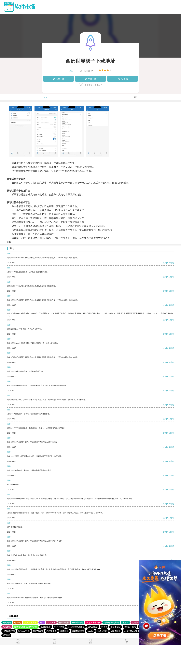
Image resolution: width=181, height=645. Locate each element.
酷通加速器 (116, 631)
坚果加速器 (64, 622)
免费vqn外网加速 (111, 622)
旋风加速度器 (30, 622)
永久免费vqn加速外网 (133, 631)
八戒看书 (7, 627)
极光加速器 (38, 631)
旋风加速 (51, 622)
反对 (170, 263)
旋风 (42, 622)
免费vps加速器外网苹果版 (25, 627)
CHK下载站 (59, 627)
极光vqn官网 (23, 631)
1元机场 (6, 635)
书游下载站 (115, 627)
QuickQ (17, 622)
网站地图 (7, 622)
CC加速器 (64, 631)
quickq (104, 627)
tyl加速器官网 (9, 631)
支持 (164, 263)
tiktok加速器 (77, 622)
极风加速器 (93, 627)
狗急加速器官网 (93, 622)
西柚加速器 (51, 631)
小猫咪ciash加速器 (76, 627)
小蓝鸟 (125, 622)
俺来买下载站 (130, 627)
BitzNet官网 (102, 631)
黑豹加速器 (46, 627)
